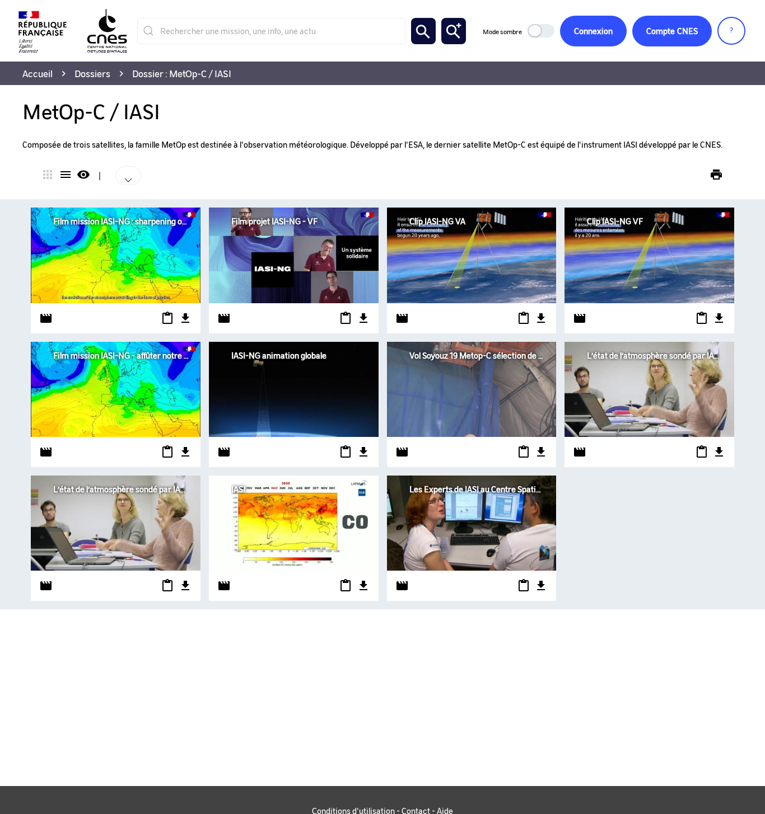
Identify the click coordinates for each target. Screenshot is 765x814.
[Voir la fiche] (115, 255)
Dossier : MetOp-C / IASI (181, 73)
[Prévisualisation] (166, 318)
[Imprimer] (716, 174)
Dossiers (92, 73)
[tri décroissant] (112, 168)
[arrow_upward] (108, 168)
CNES (672, 30)
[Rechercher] (423, 31)
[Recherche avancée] (453, 31)
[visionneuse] (83, 175)
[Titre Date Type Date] (131, 175)
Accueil (37, 73)
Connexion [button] (593, 30)
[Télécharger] (183, 318)
